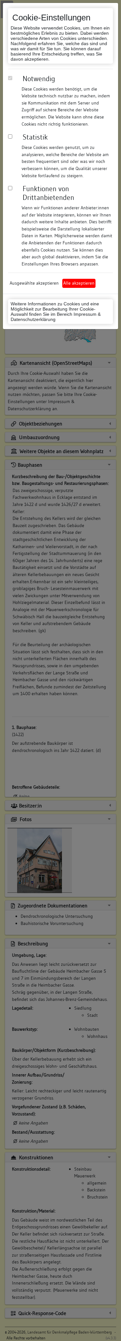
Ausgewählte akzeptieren (34, 283)
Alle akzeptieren (79, 283)
